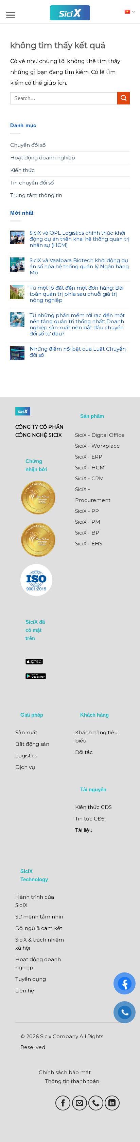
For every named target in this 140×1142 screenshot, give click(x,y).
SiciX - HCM (90, 467)
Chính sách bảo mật (65, 1072)
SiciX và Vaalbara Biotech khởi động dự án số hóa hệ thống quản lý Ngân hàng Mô (79, 266)
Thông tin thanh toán (72, 1081)
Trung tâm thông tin (36, 195)
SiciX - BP (87, 532)
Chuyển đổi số (28, 145)
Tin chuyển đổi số (32, 182)
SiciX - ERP (88, 456)
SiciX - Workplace (97, 446)
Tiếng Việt (128, 11)
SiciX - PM (87, 522)
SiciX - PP (87, 511)
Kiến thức (22, 170)
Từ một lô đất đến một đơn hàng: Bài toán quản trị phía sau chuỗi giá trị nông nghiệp (76, 294)
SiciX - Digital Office (100, 435)
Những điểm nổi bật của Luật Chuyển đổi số (78, 352)
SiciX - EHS (88, 543)
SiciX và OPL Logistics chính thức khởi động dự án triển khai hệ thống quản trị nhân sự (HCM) (79, 239)
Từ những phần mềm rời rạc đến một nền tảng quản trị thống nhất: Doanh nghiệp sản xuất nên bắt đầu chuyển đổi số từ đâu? (77, 324)
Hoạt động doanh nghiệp (42, 157)
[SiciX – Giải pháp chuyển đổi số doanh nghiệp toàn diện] (70, 12)
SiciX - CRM (89, 478)
